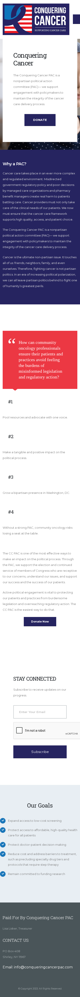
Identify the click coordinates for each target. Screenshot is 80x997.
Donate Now (40, 621)
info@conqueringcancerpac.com (43, 967)
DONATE (40, 120)
